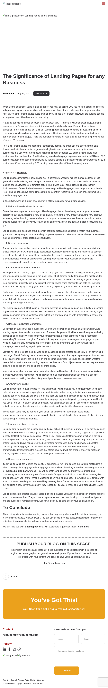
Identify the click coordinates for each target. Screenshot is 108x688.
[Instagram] (14, 649)
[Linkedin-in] (4, 649)
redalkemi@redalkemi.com (21, 634)
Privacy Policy (23, 680)
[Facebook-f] (9, 649)
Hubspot (22, 172)
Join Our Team (9, 680)
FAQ (33, 680)
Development (41, 93)
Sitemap (40, 680)
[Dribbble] (19, 649)
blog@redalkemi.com (54, 563)
